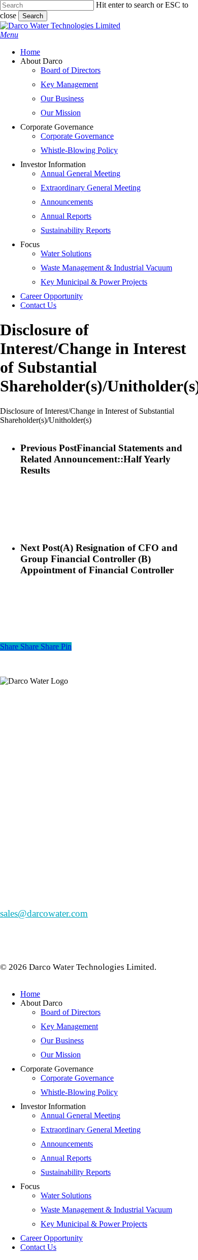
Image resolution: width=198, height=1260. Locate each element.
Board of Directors (71, 1012)
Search (32, 16)
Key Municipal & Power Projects (94, 1223)
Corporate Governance (77, 1078)
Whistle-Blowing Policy (79, 1092)
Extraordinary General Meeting (91, 1129)
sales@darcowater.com (44, 913)
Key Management (69, 1026)
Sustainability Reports (76, 1172)
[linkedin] (13, 770)
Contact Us (38, 1247)
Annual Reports (66, 1158)
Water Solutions (66, 1195)
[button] (9, 34)
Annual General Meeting (80, 1115)
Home (30, 994)
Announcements (67, 1143)
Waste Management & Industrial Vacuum (106, 1209)
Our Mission (61, 1054)
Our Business (62, 1040)
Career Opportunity (51, 1238)
